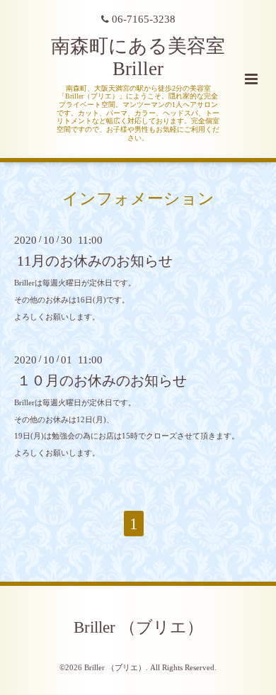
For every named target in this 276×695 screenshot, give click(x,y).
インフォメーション (138, 198)
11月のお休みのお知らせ (95, 261)
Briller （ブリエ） (138, 626)
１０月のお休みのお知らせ (102, 380)
